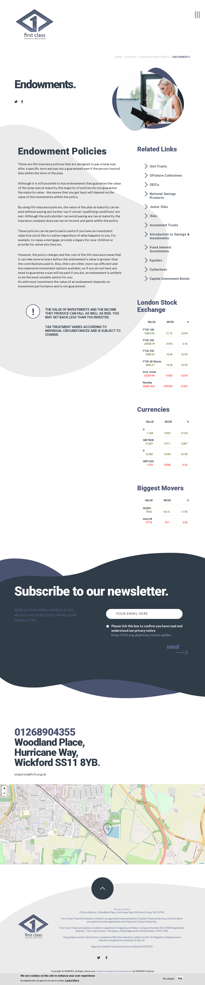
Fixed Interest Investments (160, 249)
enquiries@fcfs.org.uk (30, 774)
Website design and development (114, 971)
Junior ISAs (159, 207)
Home (118, 56)
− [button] (4, 793)
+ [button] (4, 788)
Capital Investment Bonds (170, 279)
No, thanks (169, 978)
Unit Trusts (158, 166)
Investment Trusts (164, 225)
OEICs (154, 185)
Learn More (72, 980)
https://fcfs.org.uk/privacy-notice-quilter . (141, 635)
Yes (180, 978)
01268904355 (44, 732)
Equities (156, 260)
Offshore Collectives (166, 175)
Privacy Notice (122, 909)
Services (130, 56)
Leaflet (201, 863)
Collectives (158, 269)
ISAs (153, 216)
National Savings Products (163, 196)
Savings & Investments (154, 56)
